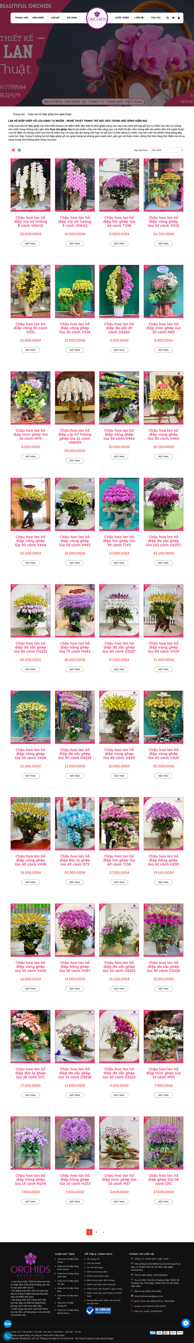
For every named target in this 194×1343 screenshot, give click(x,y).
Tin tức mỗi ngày (95, 1267)
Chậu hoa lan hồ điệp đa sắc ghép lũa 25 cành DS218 (74, 1073)
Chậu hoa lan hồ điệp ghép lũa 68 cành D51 (163, 1179)
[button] (178, 17)
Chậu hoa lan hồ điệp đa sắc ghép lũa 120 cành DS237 (163, 540)
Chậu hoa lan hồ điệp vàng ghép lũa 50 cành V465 (163, 434)
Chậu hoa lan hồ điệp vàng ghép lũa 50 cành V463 (74, 540)
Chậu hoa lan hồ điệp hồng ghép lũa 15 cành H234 (30, 1179)
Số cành (72, 17)
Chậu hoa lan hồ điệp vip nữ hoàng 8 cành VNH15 (30, 221)
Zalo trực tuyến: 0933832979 (148, 1311)
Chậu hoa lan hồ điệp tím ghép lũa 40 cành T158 (119, 860)
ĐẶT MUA (30, 243)
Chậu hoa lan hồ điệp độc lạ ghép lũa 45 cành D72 (75, 860)
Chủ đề (55, 17)
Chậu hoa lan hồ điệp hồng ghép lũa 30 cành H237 (74, 966)
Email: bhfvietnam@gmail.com (149, 1296)
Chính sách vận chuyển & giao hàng (104, 1288)
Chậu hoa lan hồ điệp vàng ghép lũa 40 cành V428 (30, 860)
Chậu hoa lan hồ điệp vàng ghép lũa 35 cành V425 (30, 966)
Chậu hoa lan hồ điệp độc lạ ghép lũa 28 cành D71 (30, 1073)
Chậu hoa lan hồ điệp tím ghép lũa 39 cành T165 (119, 540)
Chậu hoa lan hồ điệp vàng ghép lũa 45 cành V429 (163, 753)
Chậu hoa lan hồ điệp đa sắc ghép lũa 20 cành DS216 (119, 1073)
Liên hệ (139, 17)
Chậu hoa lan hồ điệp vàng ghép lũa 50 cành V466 (119, 434)
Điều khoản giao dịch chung (100, 1280)
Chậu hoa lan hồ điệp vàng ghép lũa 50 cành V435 (163, 647)
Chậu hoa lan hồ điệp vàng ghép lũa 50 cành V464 (30, 540)
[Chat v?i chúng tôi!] (185, 1323)
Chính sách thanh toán (98, 1276)
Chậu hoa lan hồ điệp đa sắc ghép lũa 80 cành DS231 (30, 647)
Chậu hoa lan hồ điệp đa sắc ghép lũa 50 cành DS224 (75, 753)
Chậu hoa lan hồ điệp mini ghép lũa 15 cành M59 (163, 1073)
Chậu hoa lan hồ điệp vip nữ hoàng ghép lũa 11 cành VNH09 (74, 436)
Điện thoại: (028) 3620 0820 (147, 1291)
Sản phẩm (38, 17)
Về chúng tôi (93, 1259)
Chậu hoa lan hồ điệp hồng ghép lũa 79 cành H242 (74, 647)
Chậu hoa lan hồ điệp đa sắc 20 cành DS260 (119, 328)
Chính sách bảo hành (97, 1271)
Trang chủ (21, 17)
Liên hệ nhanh (94, 1263)
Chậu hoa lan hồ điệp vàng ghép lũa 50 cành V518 (74, 328)
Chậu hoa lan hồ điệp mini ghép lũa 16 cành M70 (30, 434)
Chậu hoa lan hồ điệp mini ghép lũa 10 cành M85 (163, 328)
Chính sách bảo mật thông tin (101, 1284)
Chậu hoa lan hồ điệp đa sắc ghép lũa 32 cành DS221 (119, 966)
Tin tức (156, 17)
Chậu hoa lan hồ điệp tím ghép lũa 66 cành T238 (119, 221)
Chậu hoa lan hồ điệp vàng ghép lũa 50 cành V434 (30, 753)
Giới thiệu (122, 17)
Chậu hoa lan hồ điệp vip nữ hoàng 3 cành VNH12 (74, 221)
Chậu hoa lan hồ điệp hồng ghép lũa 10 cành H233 (74, 1179)
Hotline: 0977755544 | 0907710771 (150, 1306)
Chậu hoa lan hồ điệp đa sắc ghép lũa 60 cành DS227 (119, 647)
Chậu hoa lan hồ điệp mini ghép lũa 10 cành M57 (119, 1179)
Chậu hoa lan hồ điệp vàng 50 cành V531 (30, 328)
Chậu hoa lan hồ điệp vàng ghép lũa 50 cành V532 (163, 221)
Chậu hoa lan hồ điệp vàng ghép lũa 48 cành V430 (119, 753)
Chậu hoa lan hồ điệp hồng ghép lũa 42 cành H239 (163, 860)
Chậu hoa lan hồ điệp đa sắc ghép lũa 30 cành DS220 (163, 966)
